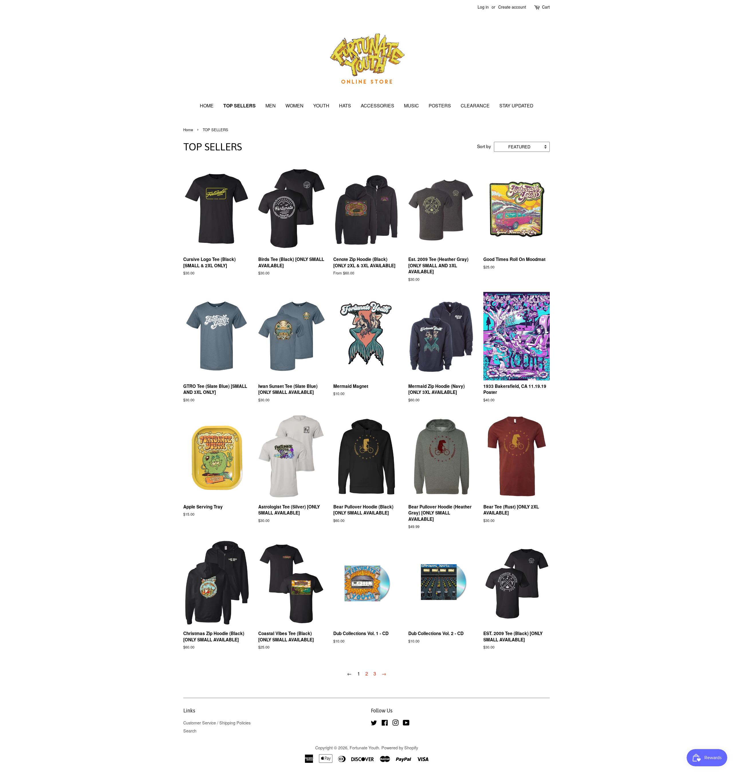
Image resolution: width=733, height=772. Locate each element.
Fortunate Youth (364, 748)
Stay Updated (516, 105)
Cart (546, 7)
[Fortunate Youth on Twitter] (374, 723)
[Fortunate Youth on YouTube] (406, 723)
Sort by (484, 146)
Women (294, 105)
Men (270, 105)
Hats (345, 105)
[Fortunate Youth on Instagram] (395, 723)
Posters (440, 105)
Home (207, 105)
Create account (512, 7)
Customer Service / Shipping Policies (217, 723)
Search (189, 731)
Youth (321, 105)
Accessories (377, 105)
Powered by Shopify (399, 748)
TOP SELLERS (239, 105)
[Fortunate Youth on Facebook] (384, 723)
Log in (483, 7)
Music (411, 105)
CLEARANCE (475, 105)
